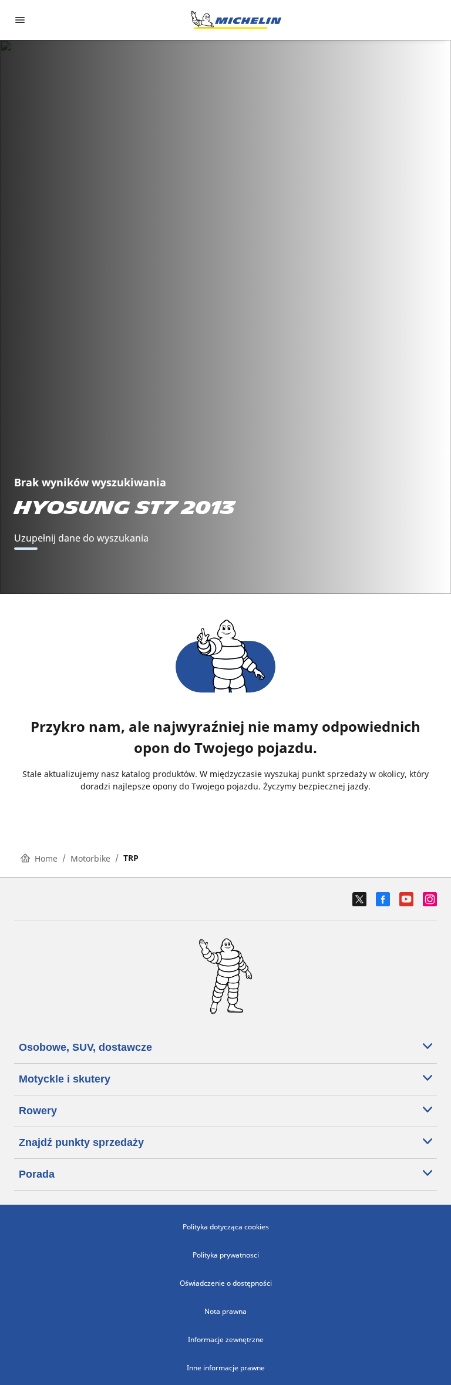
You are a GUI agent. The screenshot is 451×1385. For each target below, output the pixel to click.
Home (46, 858)
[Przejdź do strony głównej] (236, 20)
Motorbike (90, 858)
